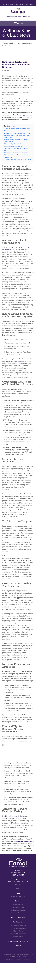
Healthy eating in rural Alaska (13, 816)
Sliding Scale (18, 931)
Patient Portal (18, 937)
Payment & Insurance (18, 934)
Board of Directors (18, 896)
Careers (18, 946)
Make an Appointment (18, 925)
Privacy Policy (21, 956)
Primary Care (18, 904)
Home (18, 889)
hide (14, 126)
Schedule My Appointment (17, 17)
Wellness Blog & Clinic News (18, 941)
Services (18, 901)
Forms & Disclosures (18, 928)
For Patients (18, 922)
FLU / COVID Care (18, 917)
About (18, 893)
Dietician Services (18, 913)
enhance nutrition (20, 361)
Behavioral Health (18, 910)
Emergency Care (18, 907)
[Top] (33, 960)
